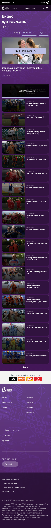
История (29, 407)
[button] (44, 8)
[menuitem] (16, 8)
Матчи (4, 397)
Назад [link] (7, 27)
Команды (29, 397)
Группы (4, 407)
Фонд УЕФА (6, 441)
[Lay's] (29, 379)
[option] (25, 91)
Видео (4, 412)
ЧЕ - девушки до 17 (5, 8)
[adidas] (13, 379)
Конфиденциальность (10, 479)
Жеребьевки (7, 402)
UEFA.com (6, 436)
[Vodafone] (38, 379)
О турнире (30, 412)
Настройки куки (8, 491)
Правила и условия (9, 483)
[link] (15, 8)
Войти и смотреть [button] (27, 50)
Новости (29, 402)
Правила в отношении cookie (13, 487)
